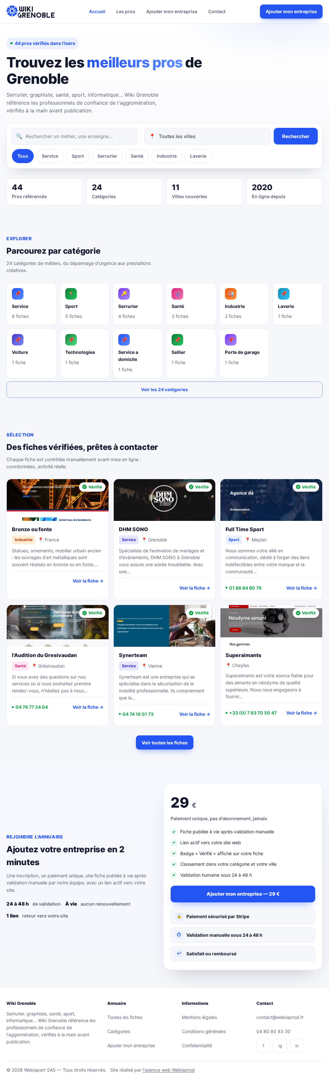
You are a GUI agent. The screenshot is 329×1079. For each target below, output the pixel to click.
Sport (78, 156)
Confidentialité (197, 1045)
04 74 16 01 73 (138, 714)
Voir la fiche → (88, 580)
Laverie (198, 156)
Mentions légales (199, 1017)
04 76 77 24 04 (31, 707)
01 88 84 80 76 (245, 588)
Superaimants (243, 655)
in (297, 1045)
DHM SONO (133, 529)
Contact (217, 11)
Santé (137, 156)
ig (280, 1045)
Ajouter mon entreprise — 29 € (243, 894)
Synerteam (133, 655)
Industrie (167, 156)
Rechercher (295, 136)
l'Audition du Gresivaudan (44, 655)
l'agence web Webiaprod (169, 1070)
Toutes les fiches (124, 1017)
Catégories (118, 1031)
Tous (22, 156)
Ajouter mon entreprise (171, 11)
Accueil (97, 11)
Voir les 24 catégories (164, 389)
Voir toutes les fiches (165, 742)
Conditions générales (204, 1031)
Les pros (125, 11)
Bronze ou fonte (32, 529)
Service (50, 156)
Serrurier (107, 156)
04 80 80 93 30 (273, 1031)
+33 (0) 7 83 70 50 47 (253, 712)
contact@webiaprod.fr (280, 1017)
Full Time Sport (245, 529)
